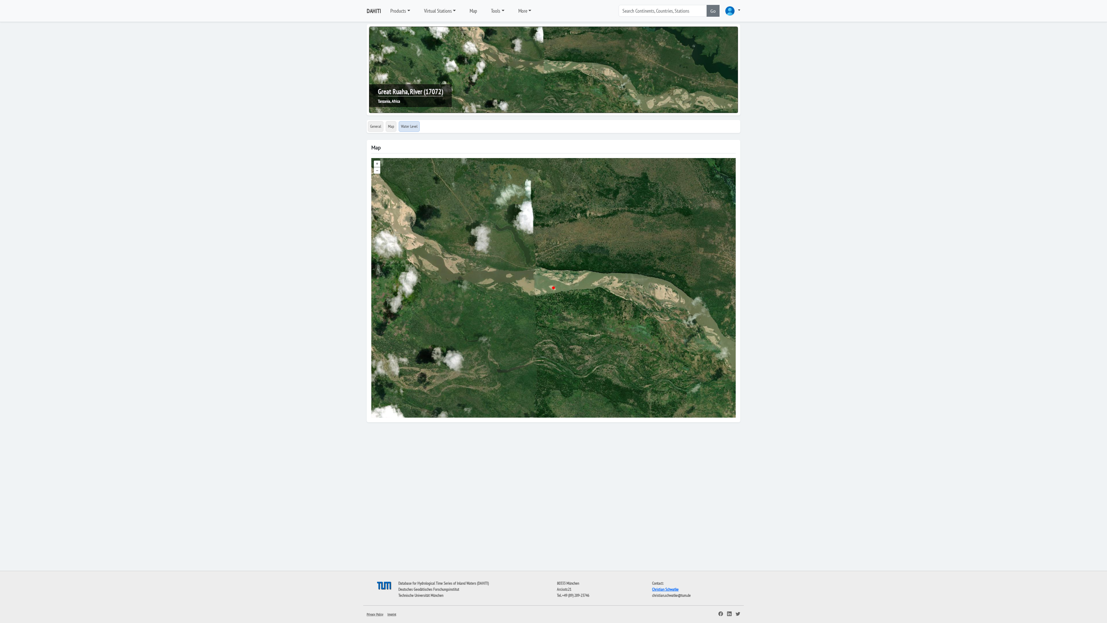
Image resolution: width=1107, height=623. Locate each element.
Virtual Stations (438, 10)
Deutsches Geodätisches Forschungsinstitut (428, 589)
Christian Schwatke (665, 589)
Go (713, 11)
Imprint (391, 614)
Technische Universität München (420, 595)
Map (473, 10)
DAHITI (374, 11)
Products (398, 10)
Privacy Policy (375, 614)
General (375, 126)
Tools (495, 10)
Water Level (409, 126)
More (522, 10)
